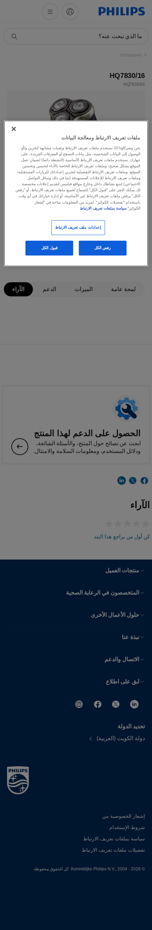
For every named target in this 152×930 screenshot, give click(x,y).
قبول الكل (49, 248)
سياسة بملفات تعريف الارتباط (103, 208)
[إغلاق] (14, 129)
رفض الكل (102, 248)
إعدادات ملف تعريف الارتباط (78, 227)
